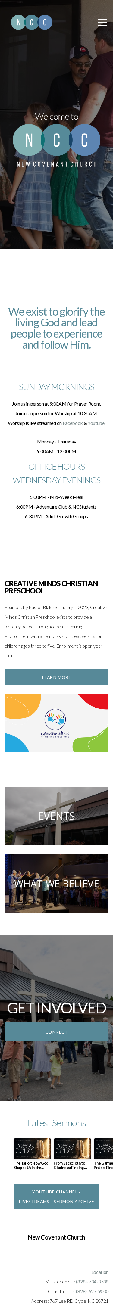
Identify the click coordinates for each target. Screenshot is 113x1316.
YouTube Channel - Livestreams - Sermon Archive (56, 1196)
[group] (32, 1156)
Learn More (56, 677)
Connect (56, 1032)
